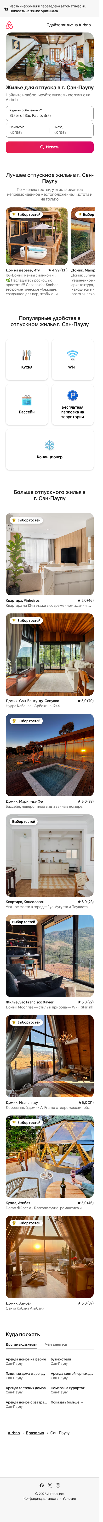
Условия (69, 1498)
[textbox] (28, 132)
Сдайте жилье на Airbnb (68, 24)
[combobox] (50, 116)
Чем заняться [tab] (56, 1344)
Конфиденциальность (40, 1498)
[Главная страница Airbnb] (9, 24)
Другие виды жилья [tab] (22, 1344)
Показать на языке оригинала (34, 11)
